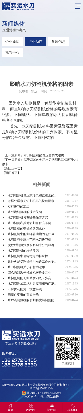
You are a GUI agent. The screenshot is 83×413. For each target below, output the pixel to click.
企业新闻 (12, 41)
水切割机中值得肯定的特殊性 (28, 256)
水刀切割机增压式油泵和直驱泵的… (32, 195)
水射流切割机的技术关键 (25, 212)
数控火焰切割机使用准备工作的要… (32, 261)
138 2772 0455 (19, 360)
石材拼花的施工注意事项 (25, 289)
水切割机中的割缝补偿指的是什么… (32, 234)
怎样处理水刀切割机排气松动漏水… (32, 201)
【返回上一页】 (13, 168)
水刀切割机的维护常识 (23, 250)
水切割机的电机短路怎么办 (26, 228)
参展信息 (58, 41)
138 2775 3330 (19, 365)
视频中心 (12, 52)
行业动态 (35, 41)
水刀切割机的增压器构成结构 (44, 155)
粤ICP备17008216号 (41, 388)
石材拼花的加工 (18, 206)
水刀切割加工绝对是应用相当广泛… (32, 283)
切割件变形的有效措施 (23, 294)
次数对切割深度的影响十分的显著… (32, 245)
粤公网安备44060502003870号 (44, 392)
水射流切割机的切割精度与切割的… (32, 300)
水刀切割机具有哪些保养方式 (28, 217)
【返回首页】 (11, 173)
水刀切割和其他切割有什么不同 (29, 223)
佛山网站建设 (50, 396)
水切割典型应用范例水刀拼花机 (29, 239)
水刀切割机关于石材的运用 (26, 267)
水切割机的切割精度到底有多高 (29, 278)
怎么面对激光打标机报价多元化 (29, 272)
